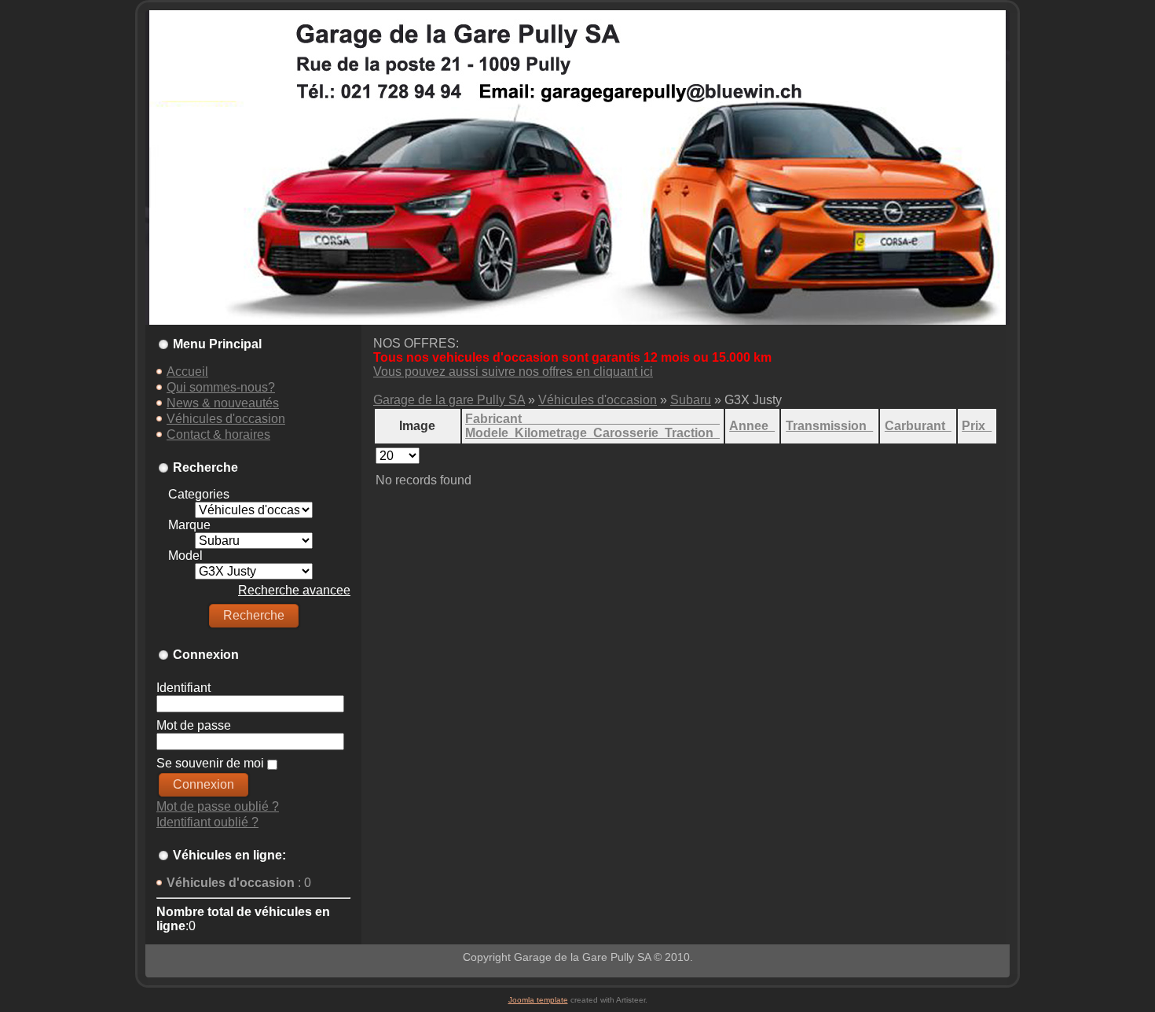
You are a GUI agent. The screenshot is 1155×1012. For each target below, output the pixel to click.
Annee (752, 425)
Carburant (918, 425)
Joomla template (538, 999)
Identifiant (183, 687)
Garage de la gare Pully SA (449, 400)
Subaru (690, 400)
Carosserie (629, 433)
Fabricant (592, 418)
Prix (977, 425)
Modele (490, 433)
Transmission (829, 425)
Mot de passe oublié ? (217, 806)
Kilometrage (554, 433)
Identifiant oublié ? (207, 822)
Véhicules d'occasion (597, 400)
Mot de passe (193, 725)
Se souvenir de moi (210, 763)
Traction (692, 433)
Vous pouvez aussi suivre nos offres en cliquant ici (513, 371)
